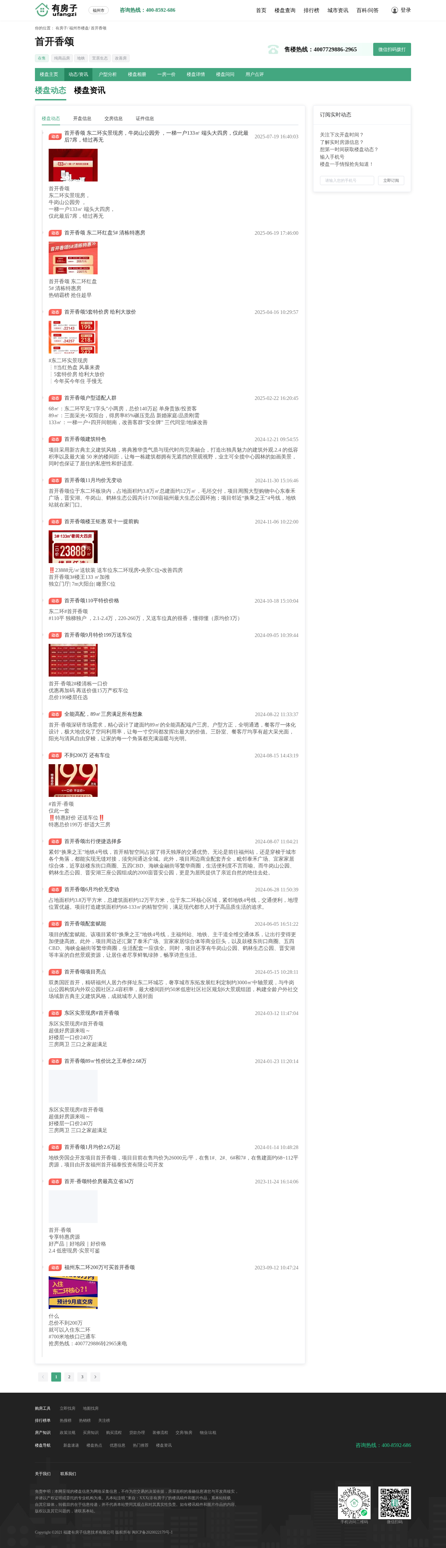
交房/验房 (184, 1432)
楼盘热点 (95, 1445)
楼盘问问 (225, 74)
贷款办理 (137, 1432)
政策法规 (68, 1432)
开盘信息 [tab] (82, 118)
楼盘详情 (196, 74)
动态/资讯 (78, 74)
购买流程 (114, 1432)
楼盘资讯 (164, 1445)
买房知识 (91, 1432)
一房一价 (166, 74)
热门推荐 (141, 1445)
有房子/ (62, 28)
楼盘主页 (49, 74)
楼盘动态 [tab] (51, 118)
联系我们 (68, 1473)
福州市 (98, 10)
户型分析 (108, 74)
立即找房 (68, 1408)
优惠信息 (118, 1445)
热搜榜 (66, 1420)
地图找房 (91, 1408)
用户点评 (255, 74)
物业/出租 (208, 1432)
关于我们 (43, 1473)
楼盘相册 (137, 74)
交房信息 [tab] (113, 118)
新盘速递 (71, 1445)
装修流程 (160, 1432)
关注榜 (104, 1420)
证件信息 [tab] (145, 118)
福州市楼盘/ (79, 28)
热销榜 (85, 1420)
